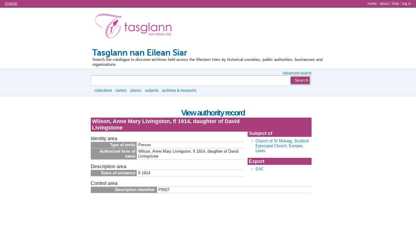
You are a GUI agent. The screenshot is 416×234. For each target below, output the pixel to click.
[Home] (134, 27)
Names (121, 90)
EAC (260, 169)
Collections (103, 90)
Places (135, 90)
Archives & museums (179, 90)
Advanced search (297, 73)
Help (395, 3)
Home (372, 3)
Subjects (152, 90)
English (11, 3)
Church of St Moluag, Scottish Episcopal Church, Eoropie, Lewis (282, 146)
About (384, 3)
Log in (406, 3)
